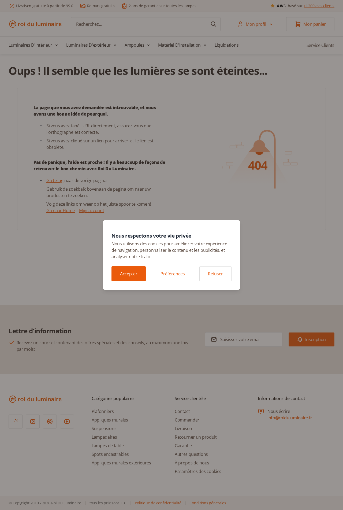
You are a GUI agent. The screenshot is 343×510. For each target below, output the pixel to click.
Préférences (173, 274)
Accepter (128, 274)
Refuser (215, 274)
